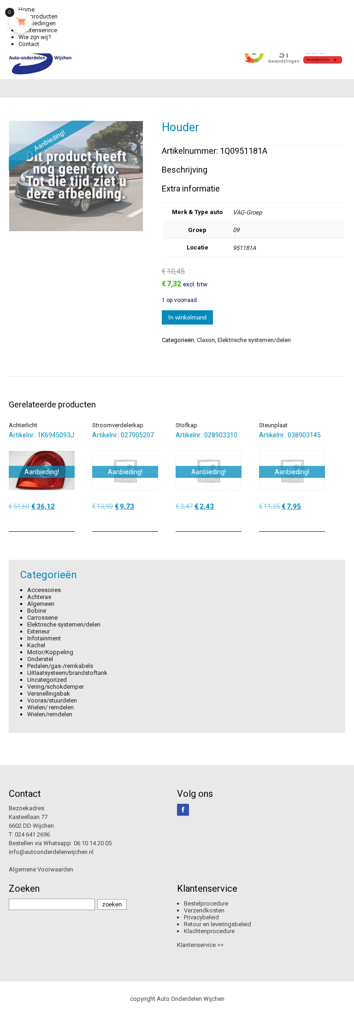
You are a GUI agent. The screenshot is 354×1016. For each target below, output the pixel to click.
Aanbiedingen (37, 23)
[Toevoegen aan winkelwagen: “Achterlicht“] (69, 521)
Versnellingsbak (48, 693)
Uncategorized (47, 679)
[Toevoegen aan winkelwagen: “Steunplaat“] (319, 521)
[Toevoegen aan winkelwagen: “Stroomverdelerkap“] (152, 521)
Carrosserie (42, 617)
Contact (28, 44)
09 (236, 229)
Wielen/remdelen (49, 714)
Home (26, 9)
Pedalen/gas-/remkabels (60, 665)
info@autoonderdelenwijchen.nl (51, 851)
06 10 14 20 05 (93, 843)
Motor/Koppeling (50, 652)
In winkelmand (187, 317)
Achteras (39, 596)
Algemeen (40, 603)
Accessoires (44, 589)
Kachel (36, 645)
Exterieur (38, 631)
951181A (244, 247)
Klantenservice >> (200, 944)
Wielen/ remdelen (50, 707)
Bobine (36, 610)
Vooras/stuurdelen (52, 700)
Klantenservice (37, 30)
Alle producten (38, 16)
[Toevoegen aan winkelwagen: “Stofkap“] (236, 521)
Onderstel (40, 659)
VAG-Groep (247, 212)
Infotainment (44, 638)
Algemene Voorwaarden (41, 869)
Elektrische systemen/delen (254, 340)
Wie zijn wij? (34, 37)
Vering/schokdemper (55, 686)
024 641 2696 (32, 834)
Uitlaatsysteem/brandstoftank (67, 672)
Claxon (206, 340)
